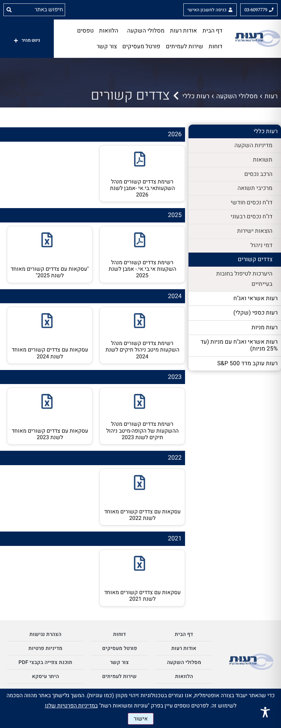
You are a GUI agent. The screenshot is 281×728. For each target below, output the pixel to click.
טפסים (85, 30)
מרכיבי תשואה (254, 188)
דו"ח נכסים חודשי (251, 202)
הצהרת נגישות (45, 634)
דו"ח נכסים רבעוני (251, 216)
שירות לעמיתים (184, 46)
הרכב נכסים (258, 174)
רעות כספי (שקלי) (255, 312)
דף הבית (212, 30)
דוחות (215, 46)
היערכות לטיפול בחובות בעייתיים (244, 279)
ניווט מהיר (31, 40)
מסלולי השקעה (145, 30)
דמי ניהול (261, 245)
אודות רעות (183, 30)
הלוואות (108, 30)
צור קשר (107, 46)
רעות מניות (265, 327)
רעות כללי (195, 96)
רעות (271, 96)
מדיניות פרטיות (45, 648)
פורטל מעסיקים (141, 46)
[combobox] (39, 9)
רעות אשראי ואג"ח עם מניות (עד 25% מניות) (239, 345)
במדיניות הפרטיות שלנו (71, 706)
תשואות (262, 159)
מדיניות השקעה (253, 145)
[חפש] (8, 9)
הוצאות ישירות (254, 231)
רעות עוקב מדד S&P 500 (247, 363)
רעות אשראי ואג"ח (255, 298)
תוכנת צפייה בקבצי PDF (45, 662)
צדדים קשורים (255, 259)
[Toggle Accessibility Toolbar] (265, 712)
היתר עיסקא (45, 676)
